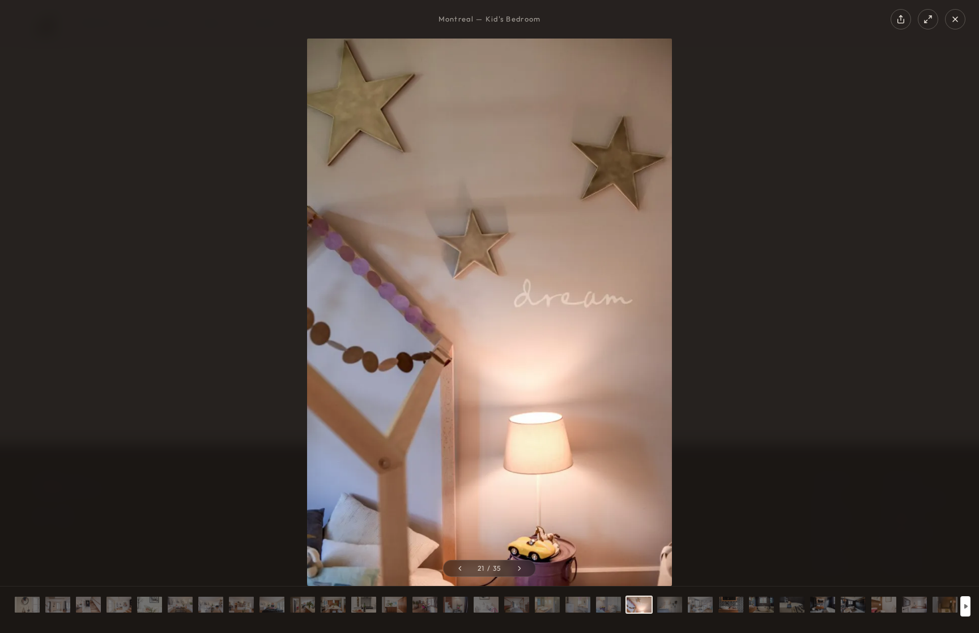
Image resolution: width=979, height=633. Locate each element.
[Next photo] (519, 568)
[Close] (955, 19)
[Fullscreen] (928, 19)
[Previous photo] (459, 568)
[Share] (901, 19)
